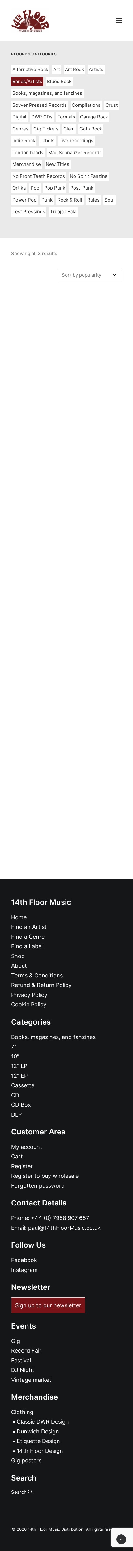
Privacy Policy (29, 995)
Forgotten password (38, 1185)
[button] (119, 20)
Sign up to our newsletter (48, 1305)
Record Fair (26, 1350)
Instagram (24, 1270)
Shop (18, 956)
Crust (111, 105)
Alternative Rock (30, 69)
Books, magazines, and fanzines (47, 93)
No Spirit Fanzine (89, 176)
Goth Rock (90, 129)
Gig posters (26, 1460)
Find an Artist (29, 927)
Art (56, 69)
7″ (13, 1046)
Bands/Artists (27, 81)
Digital (19, 117)
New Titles (57, 164)
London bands (27, 152)
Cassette (22, 1085)
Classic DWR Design (43, 1421)
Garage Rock (94, 117)
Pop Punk (54, 188)
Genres (20, 129)
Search (19, 1492)
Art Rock (74, 69)
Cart (17, 1156)
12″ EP (19, 1076)
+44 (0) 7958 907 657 (60, 1218)
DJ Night (22, 1370)
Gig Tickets (45, 129)
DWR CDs (42, 117)
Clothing (22, 1412)
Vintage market (31, 1380)
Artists (96, 69)
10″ (15, 1056)
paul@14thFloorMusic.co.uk (64, 1228)
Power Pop (24, 200)
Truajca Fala (63, 211)
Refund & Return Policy (41, 985)
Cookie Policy (28, 1004)
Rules (93, 200)
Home (19, 917)
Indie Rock (23, 140)
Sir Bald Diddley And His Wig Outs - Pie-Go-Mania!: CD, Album (66, 425)
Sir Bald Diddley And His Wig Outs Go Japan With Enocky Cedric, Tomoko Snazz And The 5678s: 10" (66, 747)
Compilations (86, 105)
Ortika (19, 188)
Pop (35, 188)
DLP (16, 1114)
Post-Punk (81, 188)
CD (15, 1095)
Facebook (24, 1260)
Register (22, 1166)
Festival (21, 1360)
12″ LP (19, 1066)
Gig (15, 1341)
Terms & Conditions (37, 975)
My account (26, 1147)
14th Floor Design (40, 1451)
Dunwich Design (38, 1431)
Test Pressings (28, 211)
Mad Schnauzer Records (75, 152)
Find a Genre (28, 936)
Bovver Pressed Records (39, 105)
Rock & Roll (70, 200)
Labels (47, 140)
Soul (109, 200)
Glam (69, 129)
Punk (47, 200)
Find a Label (27, 946)
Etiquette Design (38, 1441)
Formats (66, 117)
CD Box (21, 1104)
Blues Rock (59, 81)
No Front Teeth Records (38, 176)
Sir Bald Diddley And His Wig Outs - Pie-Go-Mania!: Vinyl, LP (66, 586)
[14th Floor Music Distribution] (30, 20)
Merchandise (26, 164)
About (19, 965)
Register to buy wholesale (45, 1176)
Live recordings (76, 140)
